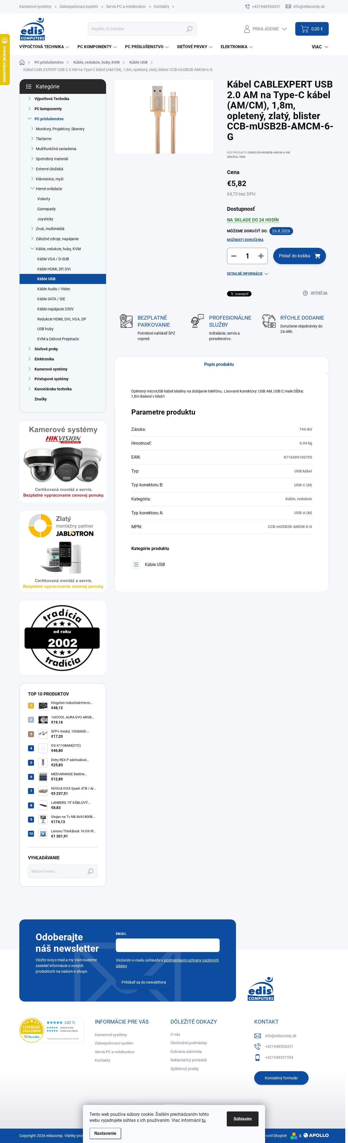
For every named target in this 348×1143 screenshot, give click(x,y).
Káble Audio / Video (53, 289)
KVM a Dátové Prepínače (58, 339)
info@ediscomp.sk (280, 1036)
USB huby (45, 329)
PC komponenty (48, 109)
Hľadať (189, 29)
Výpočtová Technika (52, 99)
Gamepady (46, 209)
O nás (175, 1034)
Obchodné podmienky (188, 1043)
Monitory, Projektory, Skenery (60, 129)
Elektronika (44, 359)
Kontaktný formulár (281, 1078)
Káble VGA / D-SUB (53, 259)
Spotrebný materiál (52, 159)
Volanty (43, 199)
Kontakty (161, 6)
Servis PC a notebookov (126, 6)
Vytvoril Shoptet (273, 1135)
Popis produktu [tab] (219, 364)
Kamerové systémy (35, 6)
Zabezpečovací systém (79, 6)
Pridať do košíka (294, 255)
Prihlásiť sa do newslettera (144, 982)
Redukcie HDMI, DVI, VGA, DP (61, 319)
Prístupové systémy (52, 379)
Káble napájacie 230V (55, 309)
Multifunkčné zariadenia (56, 149)
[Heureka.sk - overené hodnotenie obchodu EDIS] (51, 1030)
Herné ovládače (49, 189)
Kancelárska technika (53, 389)
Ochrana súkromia (186, 1051)
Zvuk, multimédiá (50, 229)
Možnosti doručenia (245, 240)
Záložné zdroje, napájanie (57, 239)
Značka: (236, 156)
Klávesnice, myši (49, 179)
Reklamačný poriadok (188, 1060)
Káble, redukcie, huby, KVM (58, 249)
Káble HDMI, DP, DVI (54, 269)
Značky (41, 399)
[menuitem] (45, 47)
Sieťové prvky (46, 349)
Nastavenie (105, 1133)
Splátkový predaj (184, 1069)
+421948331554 (279, 1057)
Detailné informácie (245, 274)
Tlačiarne (43, 139)
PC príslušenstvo (49, 119)
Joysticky (45, 219)
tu (204, 1120)
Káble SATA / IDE (51, 299)
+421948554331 (279, 1046)
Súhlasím (243, 1119)
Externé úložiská (49, 169)
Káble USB (46, 279)
